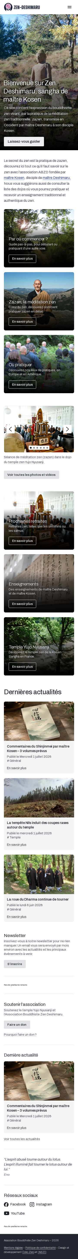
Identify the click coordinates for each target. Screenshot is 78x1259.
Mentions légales (13, 1247)
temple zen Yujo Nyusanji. (26, 462)
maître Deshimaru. (57, 178)
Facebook (18, 1204)
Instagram (44, 1204)
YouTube (18, 1213)
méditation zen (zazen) (37, 457)
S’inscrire (14, 964)
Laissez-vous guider (24, 141)
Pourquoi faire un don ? (20, 1034)
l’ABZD (42, 1252)
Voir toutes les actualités (22, 1139)
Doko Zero (28, 1252)
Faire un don (16, 1024)
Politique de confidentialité (40, 1247)
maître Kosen (14, 178)
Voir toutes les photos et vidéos (31, 474)
